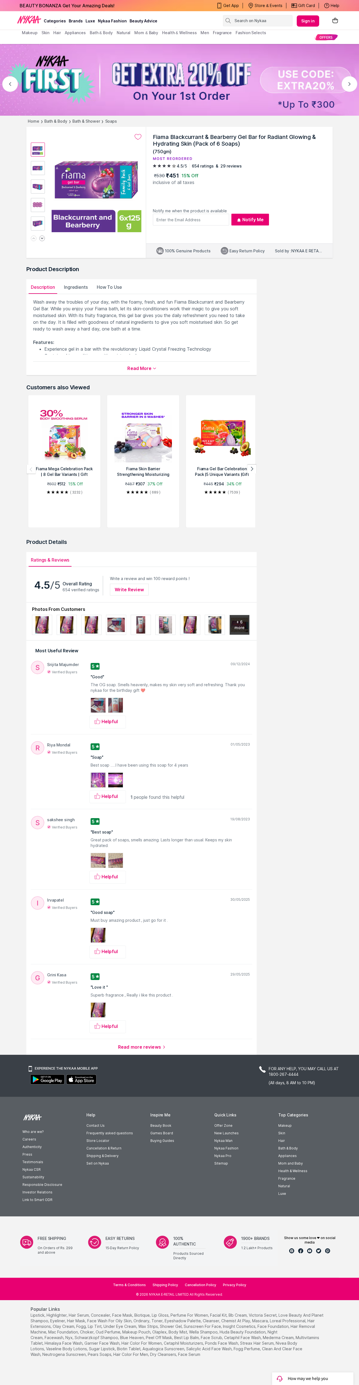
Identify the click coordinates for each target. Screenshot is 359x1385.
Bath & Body (55, 121)
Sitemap (221, 1163)
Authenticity (32, 1147)
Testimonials (32, 1162)
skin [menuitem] (46, 32)
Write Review (129, 589)
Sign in (308, 20)
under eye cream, (120, 1326)
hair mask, (76, 1320)
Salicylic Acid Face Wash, (209, 1348)
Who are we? (32, 1132)
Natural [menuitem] (123, 32)
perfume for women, (190, 1315)
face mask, (122, 1315)
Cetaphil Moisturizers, (184, 1343)
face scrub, (212, 1337)
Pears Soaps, (100, 1354)
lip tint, (95, 1326)
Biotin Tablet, (129, 1348)
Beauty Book (160, 1125)
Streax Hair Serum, (257, 1343)
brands (76, 20)
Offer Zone (223, 1125)
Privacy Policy (234, 1285)
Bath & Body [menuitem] (101, 32)
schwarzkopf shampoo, (97, 1337)
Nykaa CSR (31, 1169)
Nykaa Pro (222, 1156)
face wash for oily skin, (109, 1320)
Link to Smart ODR (37, 1200)
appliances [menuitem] (75, 32)
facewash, (54, 1337)
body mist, (178, 1332)
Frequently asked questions (109, 1133)
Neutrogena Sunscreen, (64, 1354)
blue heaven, (132, 1337)
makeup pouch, (136, 1332)
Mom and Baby (290, 1163)
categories (55, 20)
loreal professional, (288, 1320)
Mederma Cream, (278, 1337)
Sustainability (33, 1177)
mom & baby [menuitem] (146, 32)
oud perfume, (108, 1332)
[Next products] (251, 469)
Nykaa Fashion (112, 20)
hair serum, (79, 1315)
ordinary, (142, 1320)
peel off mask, (159, 1337)
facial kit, (218, 1315)
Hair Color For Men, (131, 1354)
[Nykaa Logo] (29, 19)
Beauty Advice (143, 20)
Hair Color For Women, (142, 1343)
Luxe (282, 1193)
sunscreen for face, (203, 1326)
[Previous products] (31, 469)
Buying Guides (162, 1141)
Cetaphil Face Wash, (243, 1337)
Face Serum (189, 1354)
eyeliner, (58, 1320)
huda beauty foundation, (243, 1332)
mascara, (260, 1320)
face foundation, (273, 1326)
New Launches (226, 1133)
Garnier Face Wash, (102, 1343)
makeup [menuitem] (29, 32)
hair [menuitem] (57, 32)
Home (33, 121)
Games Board (161, 1133)
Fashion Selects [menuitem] (251, 32)
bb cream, (238, 1315)
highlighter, (57, 1315)
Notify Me (253, 219)
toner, (157, 1320)
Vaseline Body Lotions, (67, 1348)
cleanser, (211, 1320)
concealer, (101, 1315)
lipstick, (38, 1315)
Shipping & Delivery (102, 1156)
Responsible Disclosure (42, 1185)
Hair (281, 1141)
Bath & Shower (86, 121)
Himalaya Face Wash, (64, 1343)
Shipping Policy (165, 1285)
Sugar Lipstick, (102, 1348)
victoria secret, (263, 1315)
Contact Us (95, 1125)
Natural (284, 1186)
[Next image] (42, 239)
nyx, (69, 1337)
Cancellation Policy (200, 1285)
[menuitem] (326, 37)
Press (27, 1154)
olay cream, (64, 1326)
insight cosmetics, (239, 1326)
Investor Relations (37, 1192)
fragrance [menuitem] (222, 32)
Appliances (287, 1156)
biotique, (142, 1315)
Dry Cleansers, (163, 1354)
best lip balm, (187, 1337)
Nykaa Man (223, 1141)
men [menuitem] (205, 32)
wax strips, (148, 1326)
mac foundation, (63, 1332)
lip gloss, (160, 1315)
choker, (87, 1332)
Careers (29, 1139)
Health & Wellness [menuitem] (179, 32)
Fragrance (286, 1178)
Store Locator (97, 1141)
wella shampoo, (203, 1332)
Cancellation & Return (103, 1148)
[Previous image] (33, 239)
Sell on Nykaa (97, 1163)
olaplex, (159, 1332)
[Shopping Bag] (335, 21)
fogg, (81, 1326)
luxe (90, 20)
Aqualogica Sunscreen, (163, 1348)
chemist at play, (236, 1320)
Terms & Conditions (129, 1285)
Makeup (285, 1125)
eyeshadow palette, (183, 1320)
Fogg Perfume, (247, 1348)
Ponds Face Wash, (222, 1343)
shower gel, (171, 1326)
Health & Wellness (292, 1171)
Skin (281, 1133)
